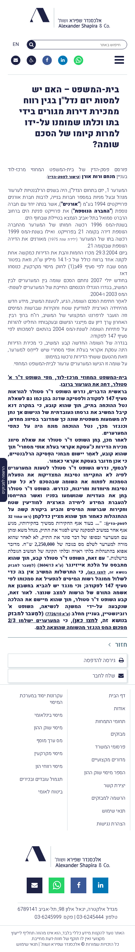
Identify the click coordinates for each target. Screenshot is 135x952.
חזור (120, 644)
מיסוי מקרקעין (48, 753)
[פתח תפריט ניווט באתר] (119, 60)
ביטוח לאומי (50, 792)
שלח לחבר (104, 676)
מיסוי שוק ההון (48, 728)
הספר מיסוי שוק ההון (104, 772)
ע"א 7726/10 (58, 614)
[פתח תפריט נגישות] (32, 60)
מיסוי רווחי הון (48, 766)
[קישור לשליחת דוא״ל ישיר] (16, 60)
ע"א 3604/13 (50, 565)
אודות (119, 708)
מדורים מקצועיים (108, 760)
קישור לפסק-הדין (63, 177)
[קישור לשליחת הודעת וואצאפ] (78, 60)
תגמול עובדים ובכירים (40, 779)
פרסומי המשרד (110, 747)
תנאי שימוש (113, 811)
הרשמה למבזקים (108, 798)
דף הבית (117, 695)
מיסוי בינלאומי (48, 715)
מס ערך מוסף (49, 740)
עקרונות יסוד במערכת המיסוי (41, 699)
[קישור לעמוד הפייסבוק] (47, 60)
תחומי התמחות (110, 721)
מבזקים (118, 734)
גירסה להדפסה (100, 660)
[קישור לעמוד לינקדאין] (63, 60)
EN (16, 44)
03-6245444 (90, 917)
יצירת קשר (114, 785)
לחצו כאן (97, 572)
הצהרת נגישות (111, 824)
